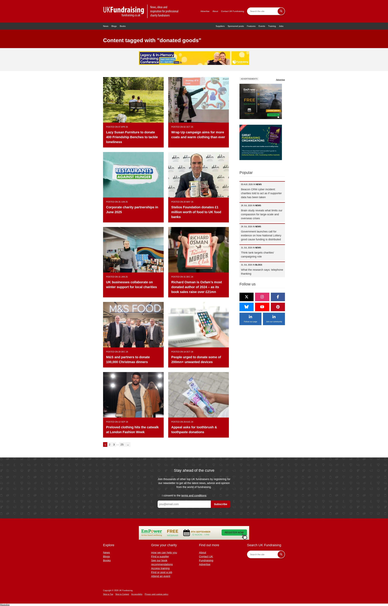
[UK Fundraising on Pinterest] (278, 307)
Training (272, 26)
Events (262, 26)
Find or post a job (161, 572)
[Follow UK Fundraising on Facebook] (278, 297)
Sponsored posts (236, 26)
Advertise (205, 11)
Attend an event (160, 576)
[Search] (281, 11)
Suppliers (220, 26)
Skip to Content (122, 594)
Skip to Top (108, 594)
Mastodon (5, 604)
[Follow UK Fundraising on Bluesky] (246, 307)
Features (251, 26)
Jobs (281, 26)
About (215, 11)
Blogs (114, 26)
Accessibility (136, 594)
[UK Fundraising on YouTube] (262, 307)
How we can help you (164, 552)
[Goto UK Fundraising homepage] (141, 11)
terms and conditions (193, 495)
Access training (160, 568)
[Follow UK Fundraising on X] (246, 297)
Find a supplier (160, 556)
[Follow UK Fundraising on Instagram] (262, 297)
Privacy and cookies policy (156, 594)
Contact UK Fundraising (232, 11)
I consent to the (184, 495)
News (105, 26)
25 (122, 444)
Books (123, 26)
